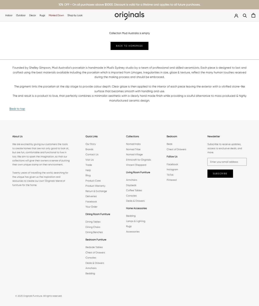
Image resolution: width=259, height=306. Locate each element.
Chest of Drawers (95, 252)
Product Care (93, 180)
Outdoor (21, 15)
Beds (169, 144)
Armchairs (91, 268)
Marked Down (56, 15)
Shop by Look (74, 15)
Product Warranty (95, 185)
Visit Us (90, 159)
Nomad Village (134, 154)
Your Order (91, 206)
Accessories (133, 231)
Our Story (91, 144)
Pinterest (172, 179)
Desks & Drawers (95, 263)
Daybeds (131, 185)
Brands (89, 149)
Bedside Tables (94, 247)
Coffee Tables (134, 190)
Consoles (91, 257)
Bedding (90, 273)
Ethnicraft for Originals (138, 159)
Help (88, 170)
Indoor (9, 15)
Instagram (172, 169)
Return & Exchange (96, 191)
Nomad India (133, 144)
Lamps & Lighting (135, 221)
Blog (88, 175)
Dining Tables (93, 221)
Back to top (17, 108)
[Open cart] (253, 15)
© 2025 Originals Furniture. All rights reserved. (38, 296)
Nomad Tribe (133, 149)
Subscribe (220, 173)
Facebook (91, 201)
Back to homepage (129, 46)
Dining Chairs (93, 227)
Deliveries (91, 196)
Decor (32, 15)
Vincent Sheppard (136, 164)
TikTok (170, 174)
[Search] (245, 15)
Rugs (42, 15)
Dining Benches (94, 232)
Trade (89, 164)
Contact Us (92, 154)
